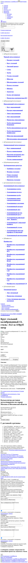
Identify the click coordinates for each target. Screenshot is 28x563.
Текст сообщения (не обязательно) (10, 502)
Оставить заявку (5, 40)
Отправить (3, 515)
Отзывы (9, 18)
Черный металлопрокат (7, 461)
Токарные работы (5, 467)
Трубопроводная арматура (8, 464)
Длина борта (4, 409)
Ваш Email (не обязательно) (8, 499)
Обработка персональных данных (12, 458)
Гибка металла (19, 468)
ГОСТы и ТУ (7, 9)
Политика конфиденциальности (17, 450)
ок (1, 554)
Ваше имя (3, 496)
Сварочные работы (15, 467)
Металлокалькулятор (6, 455)
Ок (1, 451)
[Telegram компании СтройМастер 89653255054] (14, 559)
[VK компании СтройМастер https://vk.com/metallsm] (14, 557)
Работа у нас (15, 455)
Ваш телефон (4, 498)
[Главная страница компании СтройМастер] (9, 1)
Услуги (5, 8)
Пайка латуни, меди (9, 468)
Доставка (9, 14)
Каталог (6, 7)
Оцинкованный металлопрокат (17, 462)
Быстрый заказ (4, 359)
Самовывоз (10, 16)
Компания (6, 12)
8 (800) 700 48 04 (5, 476)
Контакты (6, 11)
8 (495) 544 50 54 (14, 476)
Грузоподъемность (5, 407)
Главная (6, 5)
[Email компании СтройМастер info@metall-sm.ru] (14, 561)
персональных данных (7, 513)
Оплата (9, 15)
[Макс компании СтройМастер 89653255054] (13, 560)
